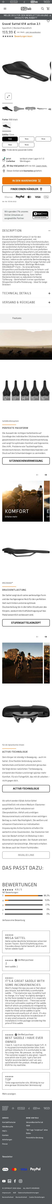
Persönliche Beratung (34, 1137)
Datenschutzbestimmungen (28, 1193)
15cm (10, 145)
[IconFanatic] (24, 2)
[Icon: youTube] (4, 1181)
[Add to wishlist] (48, 21)
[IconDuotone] (3, 2)
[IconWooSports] (47, 2)
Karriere (5, 1135)
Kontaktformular (9, 1122)
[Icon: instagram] (20, 1181)
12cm (10, 139)
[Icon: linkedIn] (9, 1181)
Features (16, 318)
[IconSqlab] (34, 2)
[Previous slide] (37, 474)
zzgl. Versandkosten (33, 32)
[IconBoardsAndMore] (5, 1108)
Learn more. (41, 166)
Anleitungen (7, 1139)
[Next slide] (45, 474)
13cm (26, 139)
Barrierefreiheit (7, 1197)
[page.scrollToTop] (48, 1197)
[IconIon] (13, 2)
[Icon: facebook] (15, 1181)
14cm (43, 139)
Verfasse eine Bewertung (13, 920)
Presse (5, 1144)
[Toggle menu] (5, 8)
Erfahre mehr (11, 516)
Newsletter (7, 1156)
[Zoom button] (8, 96)
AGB (14, 1193)
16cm (27, 145)
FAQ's (4, 1131)
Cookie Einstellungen (37, 1197)
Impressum (6, 1193)
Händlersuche (7, 1126)
